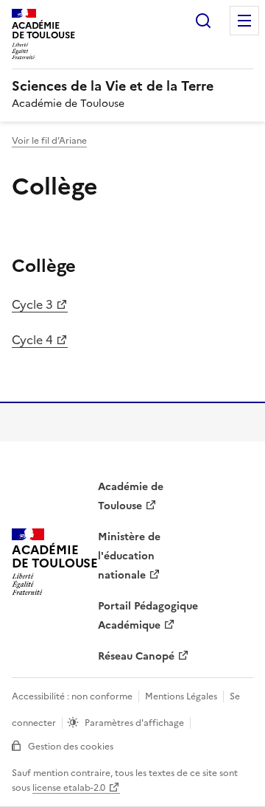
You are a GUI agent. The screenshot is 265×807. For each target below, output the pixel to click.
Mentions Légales (181, 696)
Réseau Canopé (136, 656)
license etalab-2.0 (68, 787)
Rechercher (203, 20)
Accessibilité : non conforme (72, 696)
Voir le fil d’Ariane (49, 140)
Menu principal (244, 20)
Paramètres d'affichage (134, 723)
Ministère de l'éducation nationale (129, 556)
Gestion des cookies (70, 746)
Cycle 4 (32, 340)
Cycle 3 (32, 304)
